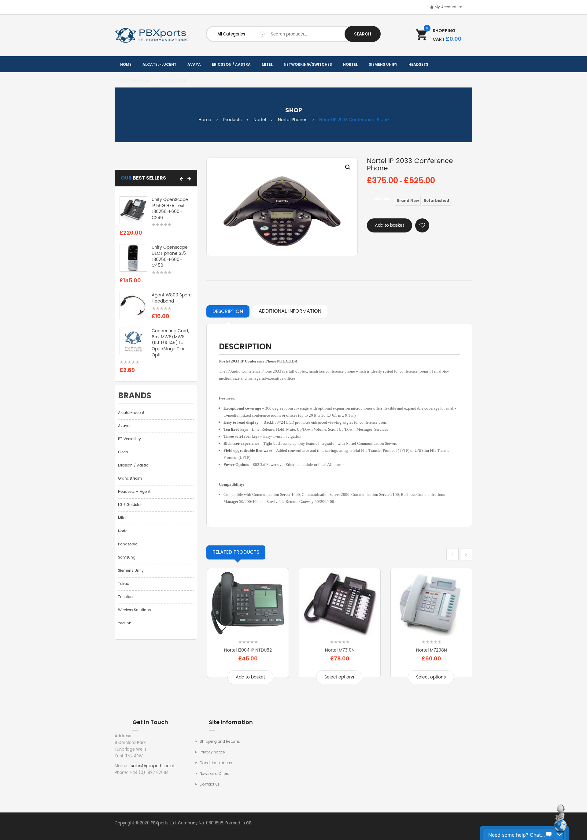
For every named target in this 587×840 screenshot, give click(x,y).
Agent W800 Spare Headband (172, 298)
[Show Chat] (549, 835)
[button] (181, 179)
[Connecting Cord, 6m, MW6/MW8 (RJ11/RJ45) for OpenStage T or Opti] (133, 341)
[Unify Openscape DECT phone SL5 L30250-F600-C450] (133, 258)
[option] (282, 207)
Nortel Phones (292, 119)
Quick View (247, 632)
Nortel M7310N (340, 650)
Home (204, 119)
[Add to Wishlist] (422, 225)
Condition (380, 199)
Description (227, 311)
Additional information (290, 311)
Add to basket (389, 225)
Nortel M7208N (431, 650)
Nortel (259, 119)
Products (232, 119)
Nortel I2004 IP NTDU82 (248, 650)
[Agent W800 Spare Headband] (133, 306)
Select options (339, 677)
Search (362, 34)
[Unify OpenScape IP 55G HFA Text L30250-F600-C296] (133, 210)
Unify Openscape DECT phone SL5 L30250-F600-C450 (170, 256)
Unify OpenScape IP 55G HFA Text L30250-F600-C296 (170, 208)
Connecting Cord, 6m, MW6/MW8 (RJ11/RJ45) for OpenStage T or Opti (170, 343)
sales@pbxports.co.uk (153, 766)
